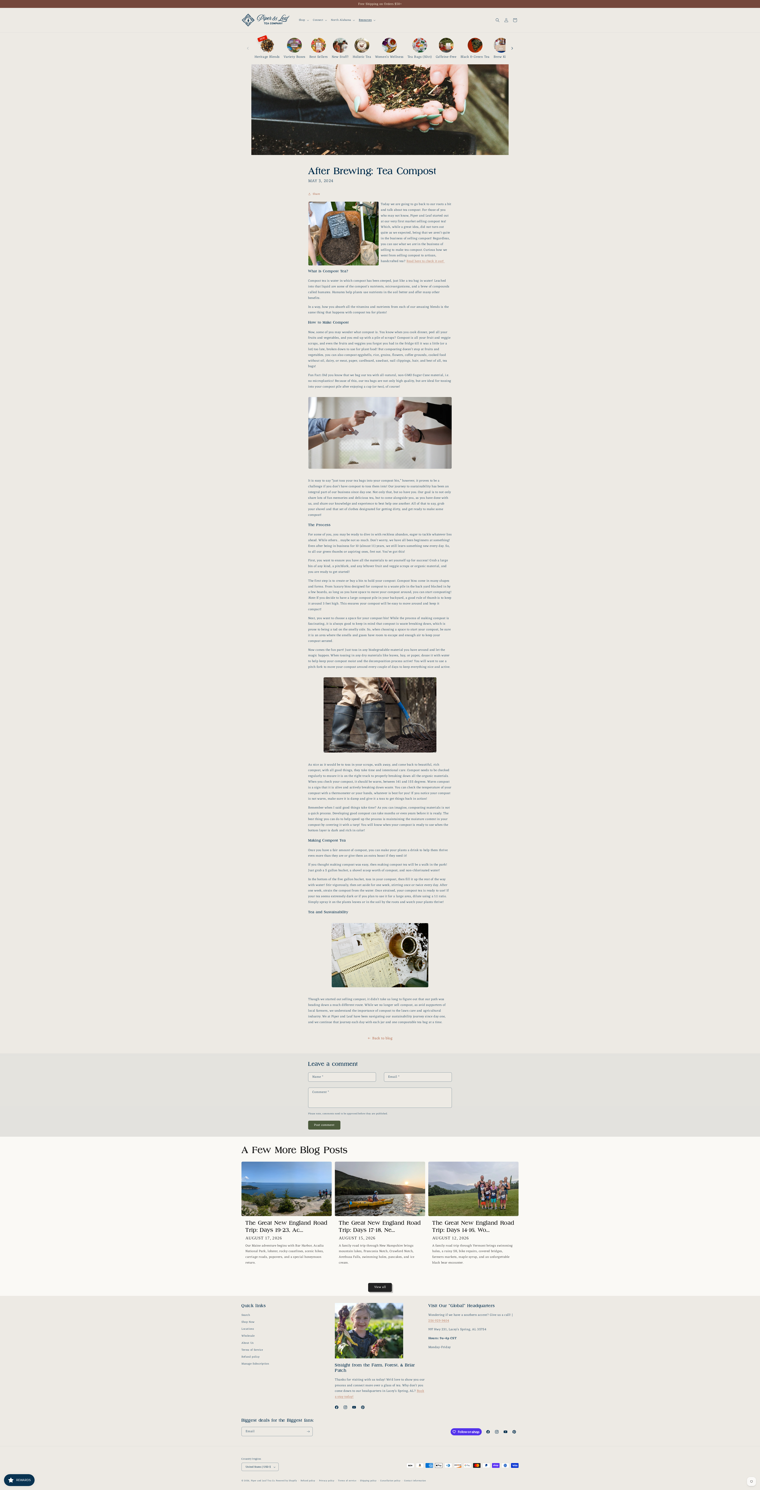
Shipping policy (368, 1481)
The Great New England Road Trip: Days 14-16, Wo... (473, 1226)
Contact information (415, 1481)
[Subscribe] (308, 1431)
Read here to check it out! (425, 261)
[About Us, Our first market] (444, 261)
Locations (247, 1329)
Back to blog (382, 1038)
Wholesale (248, 1336)
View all (380, 1287)
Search (245, 1315)
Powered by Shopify (286, 1481)
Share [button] (316, 194)
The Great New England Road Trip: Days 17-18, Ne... (380, 1226)
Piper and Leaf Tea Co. (263, 1481)
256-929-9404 (438, 1321)
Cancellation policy (390, 1481)
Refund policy (250, 1356)
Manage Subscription (255, 1363)
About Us (247, 1343)
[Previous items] (247, 48)
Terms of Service (252, 1349)
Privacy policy (326, 1481)
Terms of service (347, 1481)
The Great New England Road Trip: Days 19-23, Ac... (286, 1226)
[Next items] (512, 48)
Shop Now (248, 1322)
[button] (303, 20)
